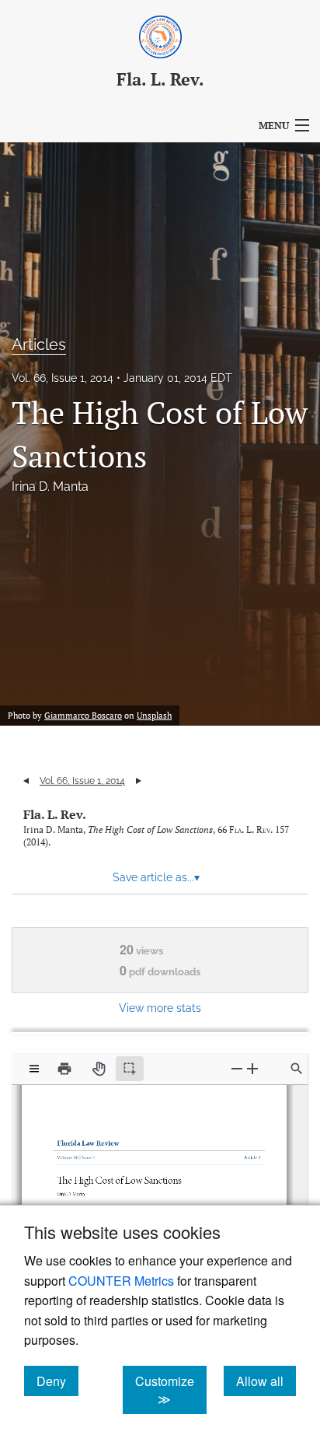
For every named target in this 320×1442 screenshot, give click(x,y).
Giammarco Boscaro (83, 715)
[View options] (34, 1068)
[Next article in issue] (138, 781)
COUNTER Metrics (121, 1281)
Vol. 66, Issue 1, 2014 (62, 378)
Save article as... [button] (156, 877)
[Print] (64, 1068)
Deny (57, 1380)
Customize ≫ (171, 1390)
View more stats (160, 1007)
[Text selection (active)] (130, 1068)
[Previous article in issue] (26, 781)
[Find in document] (297, 1068)
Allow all (266, 1380)
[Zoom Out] (237, 1068)
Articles (39, 344)
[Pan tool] (99, 1068)
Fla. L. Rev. (54, 814)
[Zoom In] (252, 1068)
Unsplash (154, 715)
